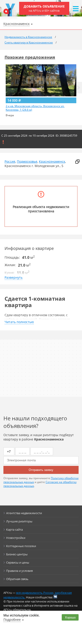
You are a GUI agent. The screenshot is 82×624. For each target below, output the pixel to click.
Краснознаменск (52, 161)
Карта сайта (14, 529)
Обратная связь (17, 579)
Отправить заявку (41, 470)
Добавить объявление (44, 8)
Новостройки (15, 538)
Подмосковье (27, 161)
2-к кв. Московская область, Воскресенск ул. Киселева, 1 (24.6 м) (35, 108)
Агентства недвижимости (24, 513)
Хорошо (70, 617)
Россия (10, 161)
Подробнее (12, 619)
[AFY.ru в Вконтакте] (55, 596)
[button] (78, 87)
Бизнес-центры (17, 554)
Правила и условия (19, 571)
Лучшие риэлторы (19, 521)
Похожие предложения (30, 57)
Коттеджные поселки (21, 546)
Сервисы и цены (17, 562)
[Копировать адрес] (77, 161)
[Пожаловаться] (3, 142)
